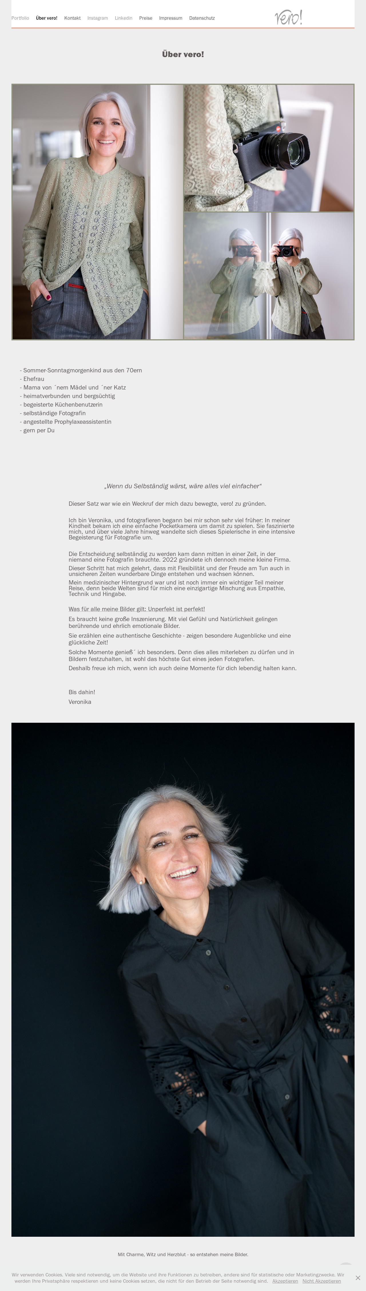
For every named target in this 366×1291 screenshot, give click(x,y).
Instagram (97, 18)
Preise (145, 18)
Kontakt (72, 18)
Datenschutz (202, 18)
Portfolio (20, 18)
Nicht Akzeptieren (322, 1281)
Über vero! (46, 18)
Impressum (170, 18)
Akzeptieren (285, 1281)
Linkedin (123, 18)
